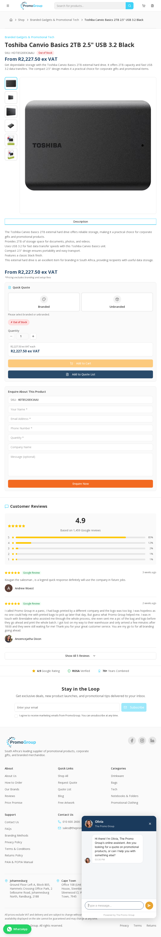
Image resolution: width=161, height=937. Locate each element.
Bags (114, 782)
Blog (61, 796)
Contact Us (12, 822)
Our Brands (12, 789)
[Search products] (130, 5)
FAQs (8, 829)
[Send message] (149, 905)
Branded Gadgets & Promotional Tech (54, 20)
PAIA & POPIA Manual (19, 862)
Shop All (63, 776)
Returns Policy (14, 855)
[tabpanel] (80, 246)
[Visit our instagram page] (142, 740)
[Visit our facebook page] (132, 740)
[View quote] (152, 6)
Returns (151, 925)
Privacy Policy (13, 842)
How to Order (13, 782)
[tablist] (80, 222)
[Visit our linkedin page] (152, 740)
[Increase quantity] (33, 336)
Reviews (10, 796)
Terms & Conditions (17, 849)
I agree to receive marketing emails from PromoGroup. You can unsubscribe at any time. (68, 715)
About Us (10, 776)
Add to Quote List (83, 374)
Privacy (124, 925)
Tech (114, 789)
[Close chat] (150, 824)
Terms (138, 925)
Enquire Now (80, 484)
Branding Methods (16, 835)
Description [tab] (80, 221)
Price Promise (13, 802)
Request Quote (67, 782)
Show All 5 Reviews (77, 656)
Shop (21, 20)
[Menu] (8, 6)
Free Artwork (66, 802)
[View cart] (144, 6)
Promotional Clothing (124, 802)
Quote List (64, 789)
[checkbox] (16, 716)
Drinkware (117, 776)
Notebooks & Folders (124, 796)
